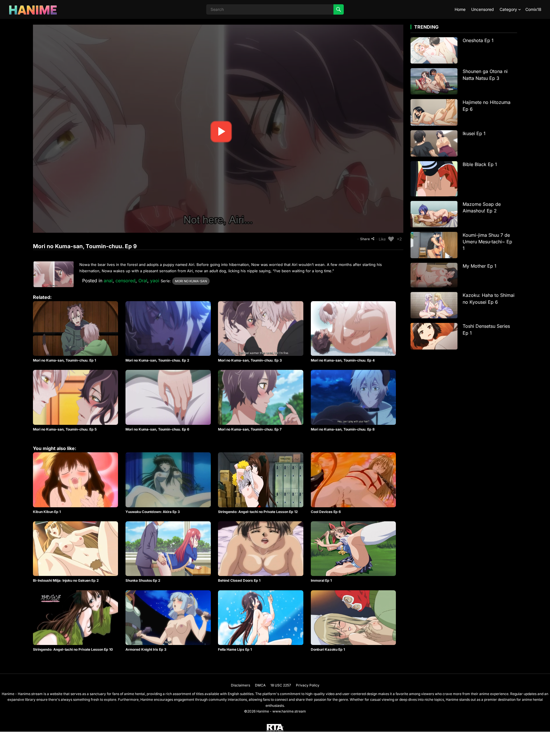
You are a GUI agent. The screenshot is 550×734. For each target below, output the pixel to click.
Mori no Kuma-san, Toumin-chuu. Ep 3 (250, 360)
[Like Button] (391, 239)
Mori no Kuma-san (191, 281)
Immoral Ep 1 (321, 580)
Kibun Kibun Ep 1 (47, 512)
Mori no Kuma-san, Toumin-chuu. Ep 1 (64, 360)
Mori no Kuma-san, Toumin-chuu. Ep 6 (157, 429)
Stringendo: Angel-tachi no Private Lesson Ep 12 (258, 512)
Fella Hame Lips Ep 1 (235, 649)
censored (125, 280)
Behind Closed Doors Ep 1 (239, 580)
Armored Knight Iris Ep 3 (145, 649)
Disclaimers (240, 685)
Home (460, 9)
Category (508, 9)
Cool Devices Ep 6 (326, 512)
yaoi (154, 280)
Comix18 (533, 9)
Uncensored (482, 9)
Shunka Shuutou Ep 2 (142, 580)
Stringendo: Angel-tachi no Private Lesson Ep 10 (73, 649)
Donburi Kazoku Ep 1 (328, 649)
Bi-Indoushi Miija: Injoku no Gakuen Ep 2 (66, 580)
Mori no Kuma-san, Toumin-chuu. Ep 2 (157, 360)
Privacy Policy (307, 685)
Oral (142, 280)
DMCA (260, 685)
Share (365, 239)
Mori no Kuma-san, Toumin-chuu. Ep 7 (250, 429)
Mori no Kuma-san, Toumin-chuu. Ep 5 (65, 429)
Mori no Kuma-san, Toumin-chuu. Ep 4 (343, 360)
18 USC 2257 (280, 685)
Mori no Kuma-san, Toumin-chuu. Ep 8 (343, 429)
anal (108, 280)
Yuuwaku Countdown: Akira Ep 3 (152, 512)
